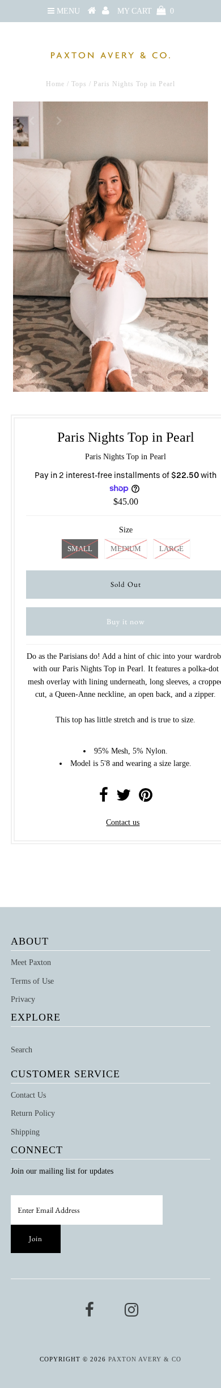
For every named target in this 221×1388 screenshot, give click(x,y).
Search (21, 1050)
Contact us (122, 822)
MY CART (145, 11)
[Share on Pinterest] (145, 798)
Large (171, 548)
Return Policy (33, 1113)
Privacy (23, 999)
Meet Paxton (31, 962)
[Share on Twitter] (123, 798)
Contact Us (28, 1095)
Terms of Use (32, 981)
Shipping (25, 1132)
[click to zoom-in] (189, 119)
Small (79, 548)
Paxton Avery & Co (144, 1359)
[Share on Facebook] (103, 798)
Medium (125, 548)
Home (55, 84)
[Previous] (31, 119)
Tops (79, 84)
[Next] (58, 119)
